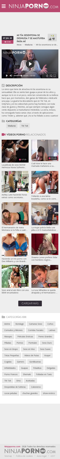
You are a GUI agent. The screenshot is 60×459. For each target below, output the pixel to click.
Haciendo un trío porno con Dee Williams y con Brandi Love (14, 260)
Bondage (19, 324)
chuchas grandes (30, 393)
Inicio (19, 44)
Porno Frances (11, 374)
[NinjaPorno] (33, 5)
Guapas (24, 368)
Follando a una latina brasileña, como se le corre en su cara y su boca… (43, 197)
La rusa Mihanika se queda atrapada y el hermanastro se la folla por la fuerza (44, 291)
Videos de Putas (31, 355)
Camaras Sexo (35, 324)
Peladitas (37, 368)
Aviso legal (41, 456)
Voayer (47, 355)
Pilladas (7, 342)
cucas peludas (10, 393)
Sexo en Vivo (29, 349)
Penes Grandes (45, 336)
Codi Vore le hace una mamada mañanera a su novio (42, 164)
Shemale (27, 374)
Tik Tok (24, 125)
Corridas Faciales (35, 330)
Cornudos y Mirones (13, 330)
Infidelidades (10, 368)
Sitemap (8, 456)
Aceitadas (30, 380)
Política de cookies (24, 456)
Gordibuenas (35, 361)
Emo (18, 380)
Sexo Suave (45, 349)
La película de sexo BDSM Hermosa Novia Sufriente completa (13, 166)
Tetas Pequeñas (11, 355)
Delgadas (51, 368)
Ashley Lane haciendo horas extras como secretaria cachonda (14, 196)
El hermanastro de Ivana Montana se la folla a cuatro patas (14, 228)
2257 (53, 456)
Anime (7, 324)
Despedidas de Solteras (15, 387)
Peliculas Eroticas (25, 336)
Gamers (20, 361)
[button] (4, 6)
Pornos (20, 342)
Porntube (32, 342)
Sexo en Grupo (11, 349)
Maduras (29, 44)
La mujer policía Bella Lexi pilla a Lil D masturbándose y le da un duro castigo (44, 228)
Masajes (8, 336)
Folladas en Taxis (44, 374)
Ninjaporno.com (12, 446)
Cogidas (8, 361)
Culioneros (36, 387)
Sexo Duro (47, 342)
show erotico (49, 393)
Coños (50, 324)
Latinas (52, 330)
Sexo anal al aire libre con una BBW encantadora (15, 291)
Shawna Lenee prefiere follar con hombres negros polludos (44, 258)
